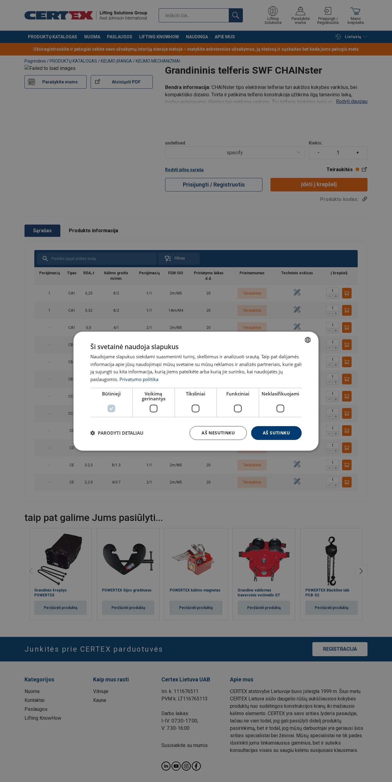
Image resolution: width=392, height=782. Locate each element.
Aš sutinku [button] (276, 433)
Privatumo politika (138, 379)
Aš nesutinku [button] (218, 433)
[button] (116, 433)
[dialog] (196, 390)
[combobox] (308, 340)
